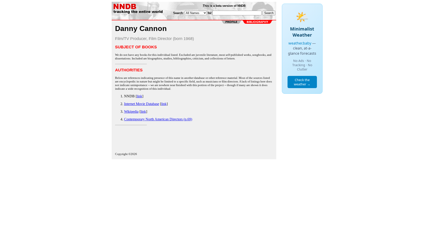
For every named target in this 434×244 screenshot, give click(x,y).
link (139, 96)
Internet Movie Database (141, 104)
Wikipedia (131, 111)
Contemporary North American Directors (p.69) (158, 119)
